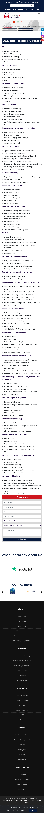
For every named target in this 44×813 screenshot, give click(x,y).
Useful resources (22, 710)
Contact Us (22, 9)
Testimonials (22, 720)
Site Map (22, 705)
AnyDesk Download (22, 779)
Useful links (22, 715)
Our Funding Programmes (22, 641)
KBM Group (22, 626)
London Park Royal (22, 735)
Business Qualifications (22, 666)
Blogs (31, 9)
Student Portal (10, 9)
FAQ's (37, 9)
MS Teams (22, 789)
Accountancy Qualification (22, 661)
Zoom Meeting (22, 774)
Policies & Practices (22, 695)
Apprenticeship (22, 670)
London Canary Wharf (22, 740)
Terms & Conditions (22, 700)
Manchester (22, 759)
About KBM (22, 616)
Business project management (14, 398)
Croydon (22, 745)
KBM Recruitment (22, 631)
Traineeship (22, 675)
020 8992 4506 (12, 2)
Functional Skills (22, 680)
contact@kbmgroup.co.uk (30, 2)
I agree (33, 810)
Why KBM (22, 621)
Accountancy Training (22, 656)
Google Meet (22, 784)
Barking (22, 754)
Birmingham (22, 750)
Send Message (22, 539)
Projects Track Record (22, 636)
